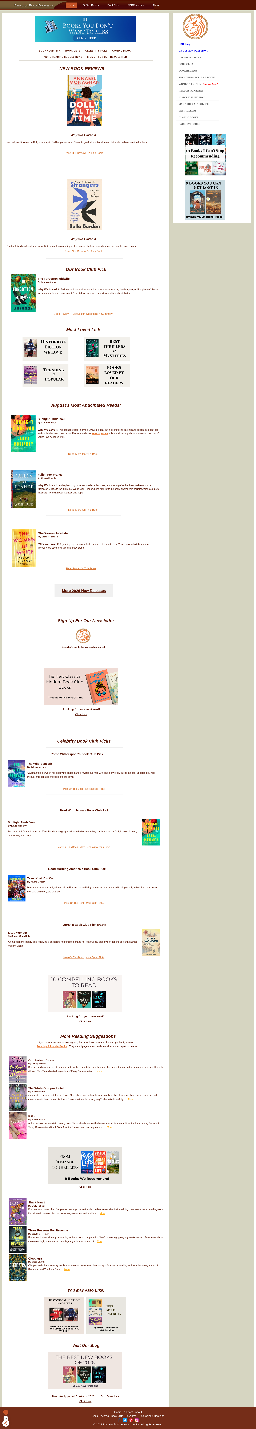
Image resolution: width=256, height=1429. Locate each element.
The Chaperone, (100, 433)
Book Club (117, 1415)
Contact (128, 1412)
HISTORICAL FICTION (192, 97)
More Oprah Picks (95, 957)
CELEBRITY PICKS (190, 57)
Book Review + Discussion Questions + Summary (83, 313)
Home (71, 5)
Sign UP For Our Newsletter (107, 57)
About (156, 5)
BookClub (113, 5)
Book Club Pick (50, 50)
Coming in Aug (122, 50)
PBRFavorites (136, 5)
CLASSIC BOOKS (188, 117)
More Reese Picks (95, 789)
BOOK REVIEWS (188, 70)
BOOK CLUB (186, 64)
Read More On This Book (83, 454)
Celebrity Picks (96, 50)
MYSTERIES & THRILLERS (194, 104)
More (99, 1071)
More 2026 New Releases (84, 591)
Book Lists (72, 50)
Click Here (81, 714)
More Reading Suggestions (63, 57)
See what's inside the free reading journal (83, 647)
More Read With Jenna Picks (95, 847)
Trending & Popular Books (52, 1046)
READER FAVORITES (191, 90)
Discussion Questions (151, 1415)
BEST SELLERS (187, 110)
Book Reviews (100, 1415)
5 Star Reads (91, 5)
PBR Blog (184, 44)
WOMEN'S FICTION (198, 84)
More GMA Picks (95, 903)
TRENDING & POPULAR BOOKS (197, 77)
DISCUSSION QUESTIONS (193, 50)
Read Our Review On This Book (84, 153)
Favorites (130, 1415)
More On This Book (73, 789)
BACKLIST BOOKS (189, 124)
